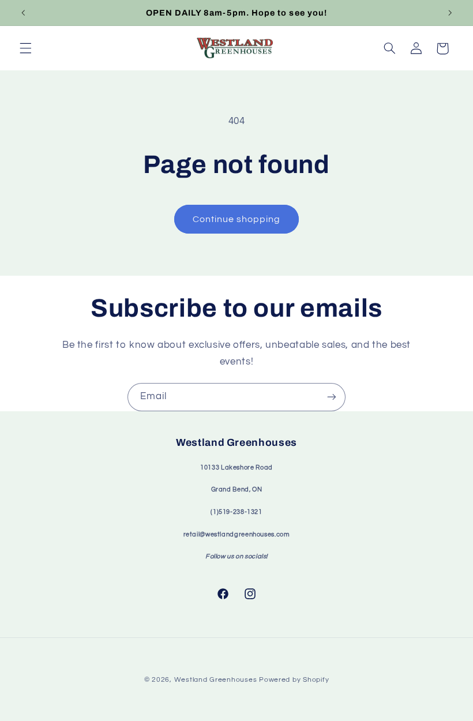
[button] (25, 48)
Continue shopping (237, 219)
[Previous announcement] (23, 12)
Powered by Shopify (294, 680)
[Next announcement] (450, 12)
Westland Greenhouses (215, 680)
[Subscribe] (331, 397)
